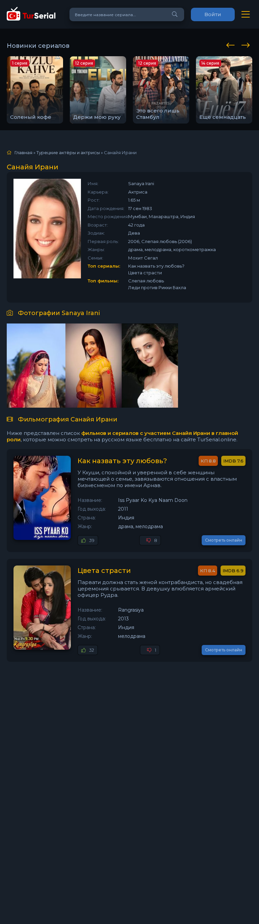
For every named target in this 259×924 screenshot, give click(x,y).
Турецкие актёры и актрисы (68, 152)
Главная (23, 152)
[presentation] (231, 44)
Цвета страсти (104, 571)
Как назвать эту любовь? (122, 461)
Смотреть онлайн (223, 540)
